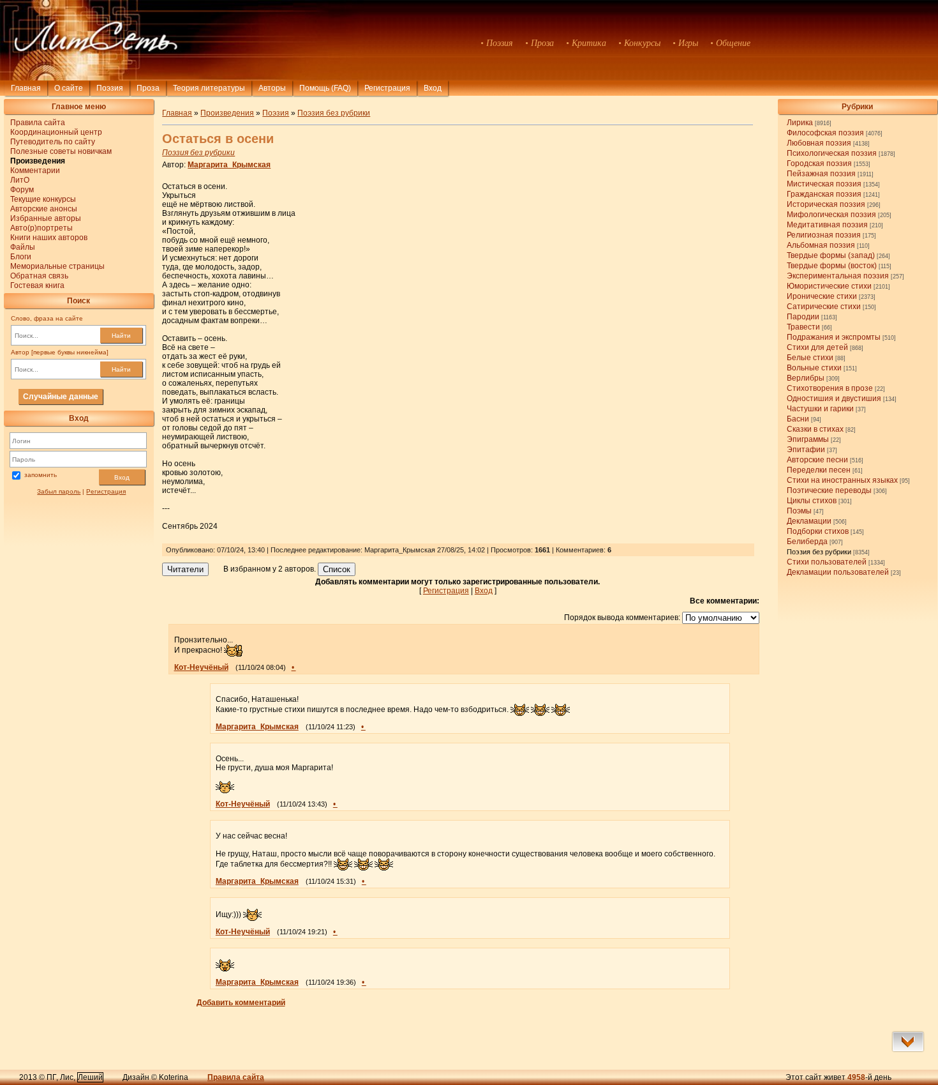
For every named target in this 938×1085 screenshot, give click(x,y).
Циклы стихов (812, 500)
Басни (798, 418)
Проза (148, 88)
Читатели (185, 569)
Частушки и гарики (820, 408)
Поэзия (109, 88)
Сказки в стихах (815, 429)
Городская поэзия (819, 163)
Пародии (803, 316)
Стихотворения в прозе (830, 388)
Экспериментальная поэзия (838, 275)
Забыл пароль (58, 491)
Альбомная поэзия (821, 245)
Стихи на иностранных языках (842, 480)
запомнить (40, 474)
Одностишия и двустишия (834, 398)
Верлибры (805, 378)
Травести (803, 326)
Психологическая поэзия (832, 153)
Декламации (809, 521)
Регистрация (387, 88)
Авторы (272, 88)
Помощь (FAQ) (325, 88)
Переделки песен (819, 470)
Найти (121, 335)
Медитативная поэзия (827, 224)
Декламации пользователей (838, 572)
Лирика (800, 122)
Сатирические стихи (824, 306)
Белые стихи (810, 357)
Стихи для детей (817, 347)
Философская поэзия (825, 132)
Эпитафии (806, 449)
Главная (26, 88)
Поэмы (799, 510)
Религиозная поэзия (824, 235)
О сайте (68, 88)
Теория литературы (209, 88)
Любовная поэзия (819, 143)
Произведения (227, 113)
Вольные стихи (814, 367)
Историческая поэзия (826, 204)
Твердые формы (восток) (832, 265)
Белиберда (807, 541)
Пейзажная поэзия (821, 173)
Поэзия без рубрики (819, 552)
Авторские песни (817, 459)
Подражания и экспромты (834, 337)
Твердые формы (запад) (831, 255)
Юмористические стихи (829, 286)
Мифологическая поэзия (831, 214)
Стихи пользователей (827, 562)
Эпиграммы (808, 439)
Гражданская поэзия (824, 194)
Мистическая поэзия (824, 183)
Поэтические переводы (829, 490)
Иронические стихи (822, 296)
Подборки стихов (818, 531)
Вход (122, 477)
